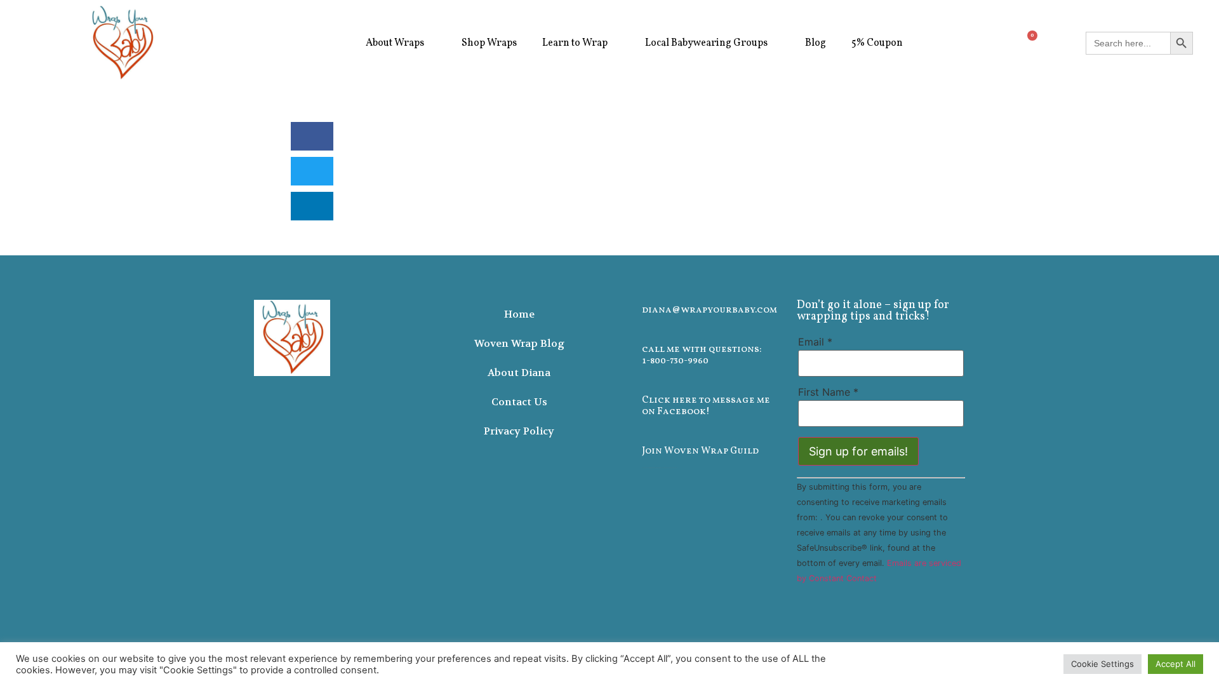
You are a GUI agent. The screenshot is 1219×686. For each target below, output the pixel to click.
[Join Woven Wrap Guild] (625, 450)
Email (815, 342)
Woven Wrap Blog (519, 343)
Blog (815, 43)
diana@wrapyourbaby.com (709, 310)
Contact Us (519, 401)
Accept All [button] (1176, 664)
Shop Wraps (489, 43)
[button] (312, 136)
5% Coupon (877, 43)
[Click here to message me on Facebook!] (625, 399)
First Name (828, 392)
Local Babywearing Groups (706, 43)
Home (519, 314)
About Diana (519, 372)
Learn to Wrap (575, 43)
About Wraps (395, 43)
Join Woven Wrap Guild (700, 451)
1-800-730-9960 (675, 361)
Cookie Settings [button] (1102, 664)
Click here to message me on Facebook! (706, 406)
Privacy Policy (519, 431)
